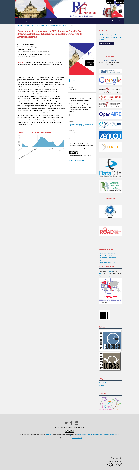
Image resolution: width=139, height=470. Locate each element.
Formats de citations (76, 115)
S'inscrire (110, 2)
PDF (73, 80)
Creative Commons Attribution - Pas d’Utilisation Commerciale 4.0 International (80, 160)
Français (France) (104, 383)
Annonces (78, 21)
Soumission (35, 21)
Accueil (18, 21)
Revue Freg (49, 434)
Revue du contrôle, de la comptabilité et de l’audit (107, 262)
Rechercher (117, 21)
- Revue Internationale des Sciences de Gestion (107, 254)
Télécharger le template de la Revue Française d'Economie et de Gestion (110, 37)
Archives (96, 21)
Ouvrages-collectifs (49, 21)
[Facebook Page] (71, 424)
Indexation (87, 21)
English (101, 386)
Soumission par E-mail (106, 43)
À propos (25, 21)
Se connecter (120, 2)
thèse (100, 273)
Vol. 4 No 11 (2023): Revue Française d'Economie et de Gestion (48, 25)
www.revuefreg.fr (77, 438)
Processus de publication (65, 21)
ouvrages (110, 271)
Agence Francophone (106, 276)
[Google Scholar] (110, 85)
